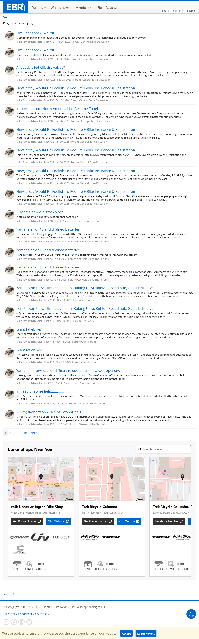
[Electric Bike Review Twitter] (29, 622)
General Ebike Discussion (95, 41)
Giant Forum (88, 341)
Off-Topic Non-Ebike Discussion (98, 121)
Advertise (41, 614)
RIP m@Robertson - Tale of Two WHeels (48, 412)
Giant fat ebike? (29, 329)
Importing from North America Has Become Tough (57, 108)
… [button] (20, 433)
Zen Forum (88, 300)
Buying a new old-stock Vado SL (42, 212)
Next (34, 433)
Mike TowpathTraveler (29, 41)
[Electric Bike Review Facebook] (14, 622)
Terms (15, 614)
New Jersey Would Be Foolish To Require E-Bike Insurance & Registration (75, 88)
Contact (27, 614)
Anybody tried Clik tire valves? (40, 67)
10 (25, 433)
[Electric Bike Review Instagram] (21, 622)
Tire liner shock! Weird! (35, 33)
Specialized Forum (89, 221)
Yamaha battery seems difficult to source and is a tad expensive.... (70, 370)
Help (6, 614)
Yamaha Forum (88, 383)
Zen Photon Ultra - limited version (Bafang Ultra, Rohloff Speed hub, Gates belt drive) (85, 288)
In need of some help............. (40, 391)
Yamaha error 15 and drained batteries (48, 229)
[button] (45, 7)
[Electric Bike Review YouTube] (6, 622)
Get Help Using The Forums (93, 241)
